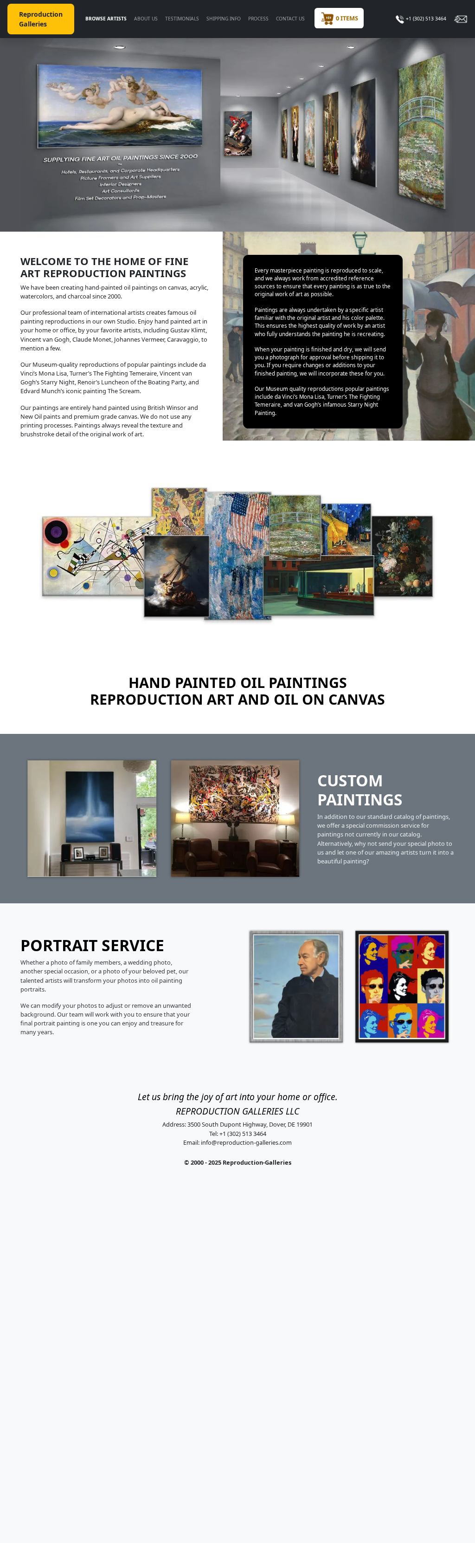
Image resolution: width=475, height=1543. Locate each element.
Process (258, 18)
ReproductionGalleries (41, 19)
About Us (146, 18)
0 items (346, 18)
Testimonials (182, 18)
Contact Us (290, 18)
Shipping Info (223, 18)
